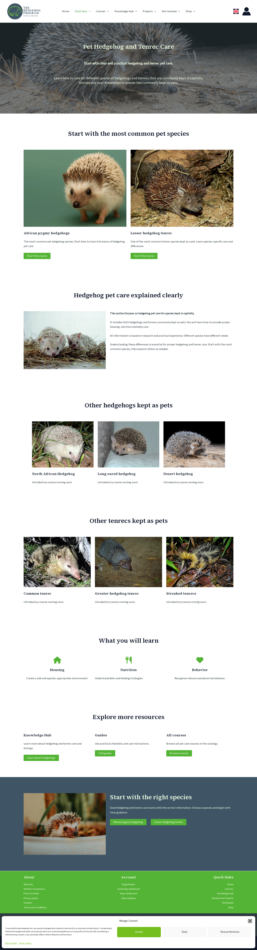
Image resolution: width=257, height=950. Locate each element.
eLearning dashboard (128, 889)
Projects (148, 11)
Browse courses (179, 753)
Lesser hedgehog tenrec (168, 822)
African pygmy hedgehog (128, 822)
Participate (227, 903)
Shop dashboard (128, 893)
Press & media (31, 893)
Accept (139, 932)
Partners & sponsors (34, 889)
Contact (28, 903)
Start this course (37, 256)
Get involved (169, 11)
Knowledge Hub (124, 11)
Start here (81, 11)
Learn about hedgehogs (41, 758)
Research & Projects (222, 898)
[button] (250, 921)
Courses (100, 11)
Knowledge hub (225, 893)
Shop (189, 11)
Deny (184, 932)
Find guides (105, 753)
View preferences (230, 932)
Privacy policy (11, 943)
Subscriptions (128, 898)
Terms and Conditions (35, 907)
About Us (28, 884)
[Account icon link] (246, 11)
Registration (128, 884)
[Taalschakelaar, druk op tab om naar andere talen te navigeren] (236, 11)
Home (65, 11)
